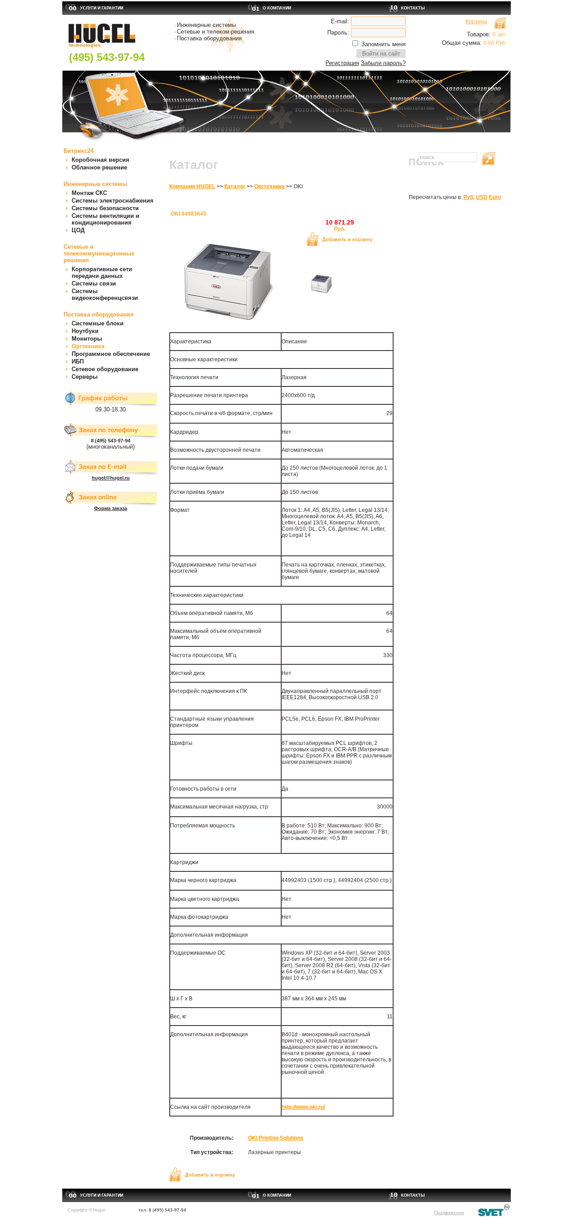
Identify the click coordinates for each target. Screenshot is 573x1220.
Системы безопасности (105, 208)
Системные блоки (98, 323)
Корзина (476, 21)
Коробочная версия (100, 159)
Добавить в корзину (347, 239)
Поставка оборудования (99, 314)
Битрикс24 (79, 150)
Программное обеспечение (111, 353)
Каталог (234, 186)
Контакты (413, 8)
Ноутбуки (85, 331)
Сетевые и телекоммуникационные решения (99, 253)
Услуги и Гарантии (101, 8)
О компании (277, 8)
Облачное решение (99, 167)
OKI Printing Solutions (276, 1138)
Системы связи (94, 283)
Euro (495, 197)
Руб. (469, 197)
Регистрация (342, 63)
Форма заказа (110, 508)
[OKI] (321, 294)
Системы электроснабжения (113, 200)
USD (481, 197)
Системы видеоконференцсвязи (105, 294)
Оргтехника (88, 346)
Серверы (85, 376)
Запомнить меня (383, 44)
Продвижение (449, 1212)
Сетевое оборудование (105, 369)
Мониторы (87, 338)
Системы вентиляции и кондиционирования (105, 219)
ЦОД (78, 230)
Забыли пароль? (383, 63)
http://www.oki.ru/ (303, 1107)
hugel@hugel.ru (111, 477)
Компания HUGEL (192, 186)
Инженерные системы (95, 184)
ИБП (78, 361)
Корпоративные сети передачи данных (102, 272)
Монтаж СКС (89, 193)
